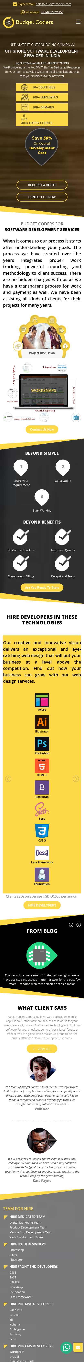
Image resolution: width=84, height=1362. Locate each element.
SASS (13, 1277)
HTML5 (14, 1282)
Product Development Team (28, 1227)
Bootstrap (16, 1287)
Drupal (14, 1357)
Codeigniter (17, 1329)
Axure (14, 1255)
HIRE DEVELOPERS (42, 905)
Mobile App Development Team (31, 1232)
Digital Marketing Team (25, 1222)
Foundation (17, 1292)
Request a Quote (42, 185)
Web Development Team (26, 1237)
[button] (8, 778)
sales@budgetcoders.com (53, 4)
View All (44, 1049)
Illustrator (16, 1260)
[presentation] (71, 925)
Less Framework (20, 1297)
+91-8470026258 (52, 12)
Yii (11, 1319)
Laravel (14, 1315)
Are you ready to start (42, 587)
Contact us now (42, 197)
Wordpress (17, 1352)
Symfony (15, 1334)
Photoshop (17, 1250)
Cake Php (16, 1310)
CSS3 (13, 1272)
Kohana (15, 1324)
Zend (13, 1339)
